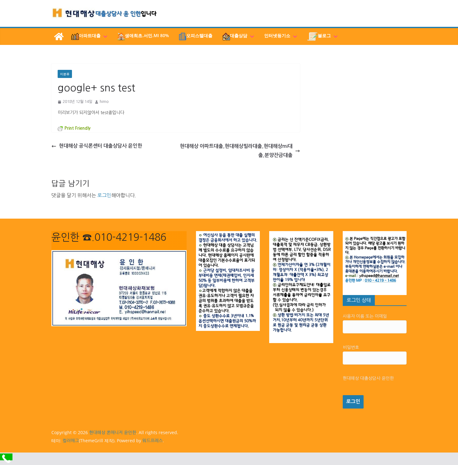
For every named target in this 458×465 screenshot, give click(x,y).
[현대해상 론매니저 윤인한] (58, 36)
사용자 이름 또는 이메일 (365, 316)
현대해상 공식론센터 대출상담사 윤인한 (100, 145)
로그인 (104, 195)
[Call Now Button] (6, 456)
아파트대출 (90, 35)
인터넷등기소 (277, 35)
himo (104, 102)
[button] (104, 36)
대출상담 (238, 35)
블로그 (324, 35)
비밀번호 (351, 347)
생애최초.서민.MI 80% (147, 35)
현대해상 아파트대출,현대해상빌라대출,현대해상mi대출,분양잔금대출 (236, 150)
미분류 (64, 74)
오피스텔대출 (199, 35)
